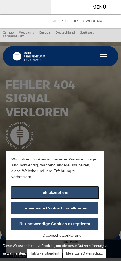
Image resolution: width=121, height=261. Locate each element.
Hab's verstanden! (44, 253)
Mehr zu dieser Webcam (77, 21)
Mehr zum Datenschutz (84, 253)
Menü (99, 7)
